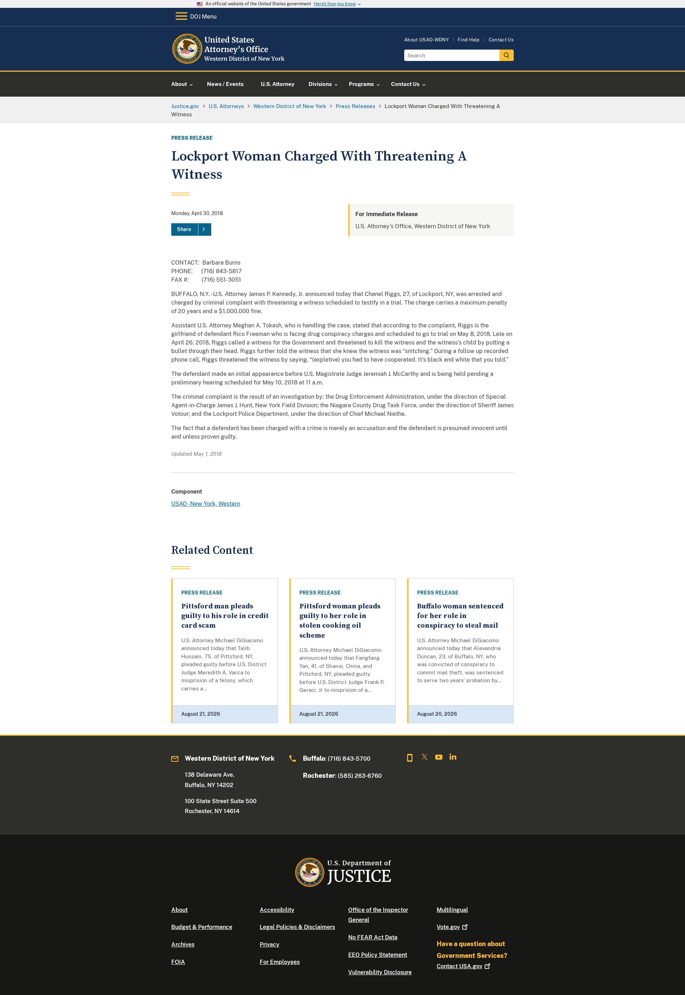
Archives (182, 944)
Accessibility (277, 910)
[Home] (229, 62)
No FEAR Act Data (372, 937)
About (179, 910)
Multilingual (452, 910)
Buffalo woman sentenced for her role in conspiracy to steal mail (460, 616)
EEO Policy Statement (377, 954)
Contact (459, 966)
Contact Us (501, 39)
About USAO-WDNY (426, 39)
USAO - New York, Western (205, 503)
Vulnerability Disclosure (380, 972)
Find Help (469, 39)
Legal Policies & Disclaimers (297, 927)
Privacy (269, 944)
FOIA (178, 962)
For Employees (280, 962)
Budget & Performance (201, 927)
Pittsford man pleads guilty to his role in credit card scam (225, 616)
